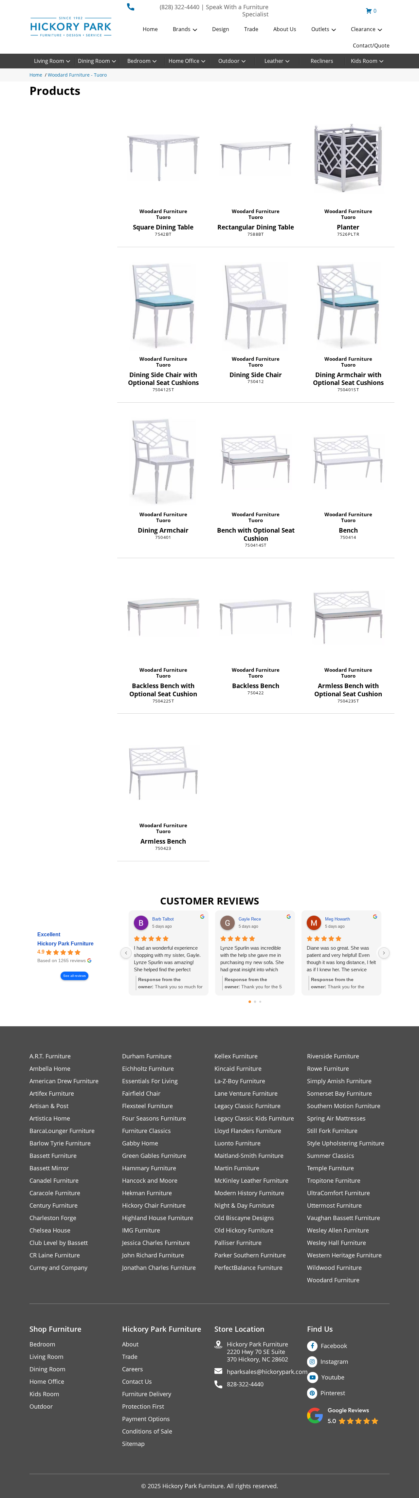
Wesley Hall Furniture (336, 1243)
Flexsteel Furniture (147, 1106)
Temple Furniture (330, 1168)
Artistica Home (49, 1118)
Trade (251, 29)
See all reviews (74, 975)
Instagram (334, 1361)
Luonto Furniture (237, 1143)
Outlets (320, 29)
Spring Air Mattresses (336, 1118)
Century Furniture (53, 1205)
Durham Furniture (147, 1056)
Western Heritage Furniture (344, 1255)
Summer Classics (330, 1156)
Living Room (49, 60)
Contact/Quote (371, 45)
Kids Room (364, 60)
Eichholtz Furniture (148, 1068)
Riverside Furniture (333, 1056)
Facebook (334, 1346)
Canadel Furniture (54, 1180)
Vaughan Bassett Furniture (343, 1218)
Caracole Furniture (54, 1193)
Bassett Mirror (49, 1168)
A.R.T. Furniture (50, 1056)
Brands (182, 29)
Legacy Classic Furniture (247, 1106)
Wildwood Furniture (334, 1267)
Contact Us (137, 1381)
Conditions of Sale (147, 1431)
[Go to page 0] (249, 1001)
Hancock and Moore (149, 1180)
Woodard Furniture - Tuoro (77, 75)
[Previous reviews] (126, 953)
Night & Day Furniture (244, 1205)
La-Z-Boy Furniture (239, 1081)
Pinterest (332, 1393)
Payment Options (146, 1419)
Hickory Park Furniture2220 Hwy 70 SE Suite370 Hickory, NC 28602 (257, 1352)
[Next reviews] (384, 953)
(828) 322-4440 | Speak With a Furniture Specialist (214, 10)
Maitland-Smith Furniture (248, 1156)
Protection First (143, 1406)
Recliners (322, 60)
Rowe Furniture (328, 1068)
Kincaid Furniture (238, 1068)
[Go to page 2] (260, 1002)
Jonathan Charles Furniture (159, 1267)
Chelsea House (49, 1230)
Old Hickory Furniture (243, 1230)
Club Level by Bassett (58, 1243)
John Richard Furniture (153, 1255)
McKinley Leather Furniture (251, 1180)
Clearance (363, 29)
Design (220, 29)
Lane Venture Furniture (246, 1093)
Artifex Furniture (51, 1093)
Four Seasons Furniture (154, 1118)
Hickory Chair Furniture (154, 1205)
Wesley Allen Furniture (338, 1230)
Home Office (184, 60)
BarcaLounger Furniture (62, 1131)
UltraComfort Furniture (338, 1193)
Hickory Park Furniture (65, 943)
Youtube (332, 1377)
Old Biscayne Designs (244, 1218)
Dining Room (94, 60)
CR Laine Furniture (54, 1255)
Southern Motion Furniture (343, 1106)
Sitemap (133, 1444)
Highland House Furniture (157, 1218)
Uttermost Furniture (334, 1205)
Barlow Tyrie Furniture (60, 1143)
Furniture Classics (146, 1131)
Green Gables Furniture (154, 1156)
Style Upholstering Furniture (345, 1143)
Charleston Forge (52, 1218)
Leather (273, 60)
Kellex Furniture (236, 1056)
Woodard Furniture (163, 211)
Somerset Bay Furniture (339, 1093)
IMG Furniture (141, 1230)
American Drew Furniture (64, 1081)
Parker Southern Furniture (250, 1255)
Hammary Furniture (149, 1168)
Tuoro (163, 217)
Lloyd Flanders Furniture (247, 1131)
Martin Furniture (236, 1168)
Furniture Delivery (146, 1394)
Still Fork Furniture (332, 1131)
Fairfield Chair (141, 1093)
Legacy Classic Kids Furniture (254, 1118)
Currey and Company (58, 1267)
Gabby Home (140, 1143)
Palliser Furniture (238, 1243)
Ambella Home (49, 1068)
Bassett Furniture (53, 1156)
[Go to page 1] (255, 1002)
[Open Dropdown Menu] (195, 29)
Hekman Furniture (147, 1193)
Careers (132, 1369)
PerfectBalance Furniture (248, 1267)
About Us (284, 29)
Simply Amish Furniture (339, 1081)
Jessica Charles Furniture (156, 1243)
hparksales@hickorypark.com (267, 1372)
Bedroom (139, 60)
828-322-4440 (245, 1384)
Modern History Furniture (249, 1193)
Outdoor (229, 60)
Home (150, 29)
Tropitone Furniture (333, 1180)
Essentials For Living (150, 1081)
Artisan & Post (48, 1106)
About (130, 1344)
